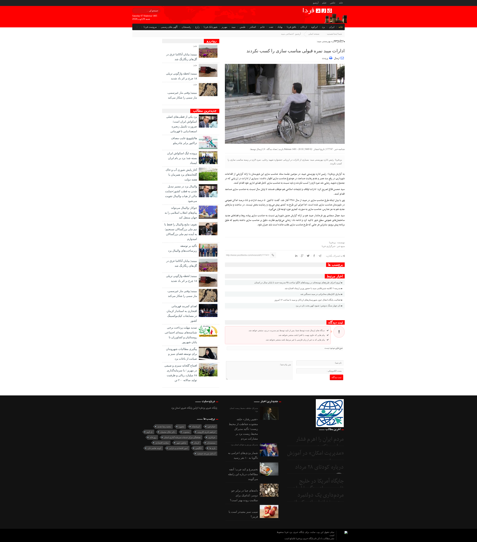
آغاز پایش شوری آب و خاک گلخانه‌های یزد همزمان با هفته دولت (181, 174)
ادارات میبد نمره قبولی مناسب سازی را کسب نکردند (296, 50)
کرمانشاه (196, 426)
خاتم (262, 27)
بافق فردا (291, 27)
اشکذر (252, 27)
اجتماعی (290, 34)
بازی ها (212, 448)
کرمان (196, 443)
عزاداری (211, 437)
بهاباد (280, 27)
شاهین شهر (181, 443)
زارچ (197, 27)
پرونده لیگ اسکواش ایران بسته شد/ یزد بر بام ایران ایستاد (182, 158)
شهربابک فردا (210, 27)
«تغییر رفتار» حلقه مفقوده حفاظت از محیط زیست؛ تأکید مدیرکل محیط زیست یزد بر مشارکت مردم (243, 429)
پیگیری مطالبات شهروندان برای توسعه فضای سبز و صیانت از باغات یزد (181, 354)
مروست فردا (150, 27)
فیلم (324, 2)
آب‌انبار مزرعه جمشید (206, 453)
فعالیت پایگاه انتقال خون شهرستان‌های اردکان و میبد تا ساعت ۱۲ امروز (307, 300)
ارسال (336, 58)
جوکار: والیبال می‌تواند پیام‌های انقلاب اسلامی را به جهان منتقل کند (181, 212)
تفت (271, 27)
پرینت (325, 57)
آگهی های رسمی (169, 27)
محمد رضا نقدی (164, 426)
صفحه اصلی (313, 34)
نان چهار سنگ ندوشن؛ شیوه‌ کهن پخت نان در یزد (318, 305)
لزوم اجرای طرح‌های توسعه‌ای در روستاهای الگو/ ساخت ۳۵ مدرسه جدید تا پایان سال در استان (297, 282)
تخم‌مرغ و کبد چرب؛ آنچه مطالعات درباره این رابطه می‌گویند (243, 474)
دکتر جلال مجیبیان (167, 432)
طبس (242, 27)
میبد (233, 27)
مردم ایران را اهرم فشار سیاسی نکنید (320, 443)
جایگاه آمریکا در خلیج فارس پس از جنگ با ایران (318, 484)
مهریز (224, 27)
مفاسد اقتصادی (162, 443)
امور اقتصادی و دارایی (178, 448)
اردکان (303, 27)
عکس (332, 2)
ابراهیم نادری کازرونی (206, 432)
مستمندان (211, 443)
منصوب (186, 432)
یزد (323, 27)
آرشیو (315, 2)
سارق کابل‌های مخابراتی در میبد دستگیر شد (320, 294)
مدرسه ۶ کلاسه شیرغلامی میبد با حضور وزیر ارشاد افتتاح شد (313, 288)
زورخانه (153, 437)
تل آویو (149, 432)
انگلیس (198, 448)
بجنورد (181, 426)
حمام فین (211, 426)
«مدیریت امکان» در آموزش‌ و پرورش (315, 457)
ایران (331, 27)
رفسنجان (186, 27)
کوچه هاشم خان (154, 448)
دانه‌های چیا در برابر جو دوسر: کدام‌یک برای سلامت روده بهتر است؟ (244, 495)
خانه (341, 2)
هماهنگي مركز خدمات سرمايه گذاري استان (182, 437)
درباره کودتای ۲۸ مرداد (319, 467)
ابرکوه (314, 27)
